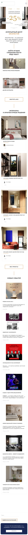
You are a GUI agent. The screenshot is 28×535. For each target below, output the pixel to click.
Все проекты (14, 266)
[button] (11, 26)
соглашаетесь (7, 527)
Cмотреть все (14, 99)
